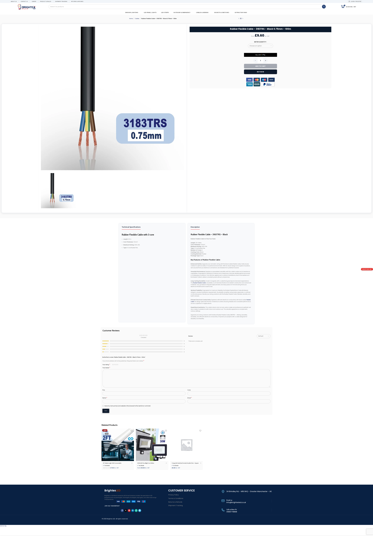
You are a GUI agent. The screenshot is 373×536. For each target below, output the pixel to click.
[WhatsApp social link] (136, 510)
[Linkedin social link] (132, 510)
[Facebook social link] (122, 510)
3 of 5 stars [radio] (115, 364)
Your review (106, 368)
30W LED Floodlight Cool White (145, 463)
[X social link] (125, 510)
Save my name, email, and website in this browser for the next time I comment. (128, 406)
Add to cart (260, 66)
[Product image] (118, 444)
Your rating (106, 364)
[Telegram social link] (139, 510)
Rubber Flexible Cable (199, 283)
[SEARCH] (324, 6)
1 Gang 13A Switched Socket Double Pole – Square (185, 463)
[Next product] (243, 19)
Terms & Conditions (175, 498)
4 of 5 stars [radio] (116, 364)
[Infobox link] (247, 491)
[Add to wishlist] (131, 430)
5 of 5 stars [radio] (117, 364)
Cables (137, 18)
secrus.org (3, 526)
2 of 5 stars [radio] (114, 364)
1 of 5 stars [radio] (112, 364)
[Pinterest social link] (129, 510)
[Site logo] (26, 6)
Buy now (260, 72)
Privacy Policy (173, 495)
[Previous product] (239, 19)
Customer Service (181, 490)
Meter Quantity (260, 42)
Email (189, 398)
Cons (189, 390)
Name (104, 398)
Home (131, 18)
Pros (103, 390)
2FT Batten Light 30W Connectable (112, 463)
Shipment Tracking (175, 505)
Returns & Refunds (175, 502)
